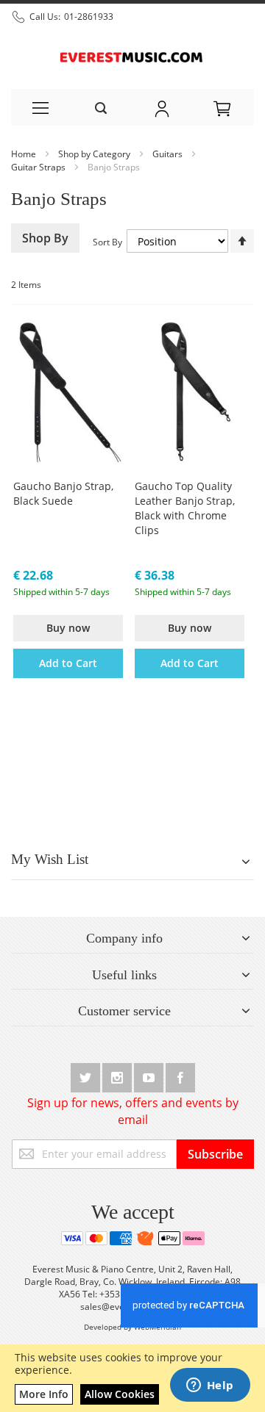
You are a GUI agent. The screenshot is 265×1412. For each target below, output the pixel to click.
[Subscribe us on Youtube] (150, 1075)
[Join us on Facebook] (180, 1075)
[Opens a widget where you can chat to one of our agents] (209, 1386)
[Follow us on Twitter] (86, 1075)
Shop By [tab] (45, 238)
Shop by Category (95, 154)
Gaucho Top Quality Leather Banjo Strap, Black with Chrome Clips (185, 508)
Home (24, 154)
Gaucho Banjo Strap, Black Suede (63, 493)
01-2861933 (88, 16)
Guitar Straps (39, 167)
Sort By (107, 242)
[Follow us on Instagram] (118, 1075)
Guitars (168, 154)
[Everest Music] (132, 56)
